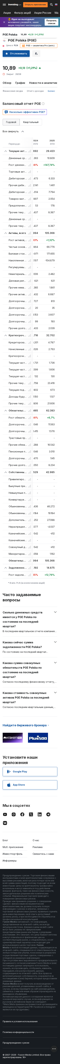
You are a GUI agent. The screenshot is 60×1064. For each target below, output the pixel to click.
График (20, 82)
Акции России (42, 12)
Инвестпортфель (12, 853)
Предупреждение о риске (16, 1043)
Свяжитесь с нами (43, 853)
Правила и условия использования (20, 1021)
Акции (7, 12)
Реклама (37, 847)
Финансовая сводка (13, 91)
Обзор (7, 82)
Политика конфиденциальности (18, 1032)
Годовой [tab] (11, 122)
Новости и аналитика (44, 82)
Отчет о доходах (35, 91)
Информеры (9, 860)
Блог (5, 840)
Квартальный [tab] (30, 122)
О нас (36, 840)
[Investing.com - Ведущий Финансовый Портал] (14, 4)
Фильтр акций (22, 12)
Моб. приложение (13, 847)
